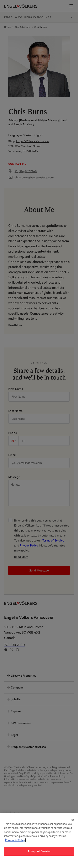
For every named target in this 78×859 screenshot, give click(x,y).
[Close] (72, 820)
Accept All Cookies (39, 851)
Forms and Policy (15, 840)
